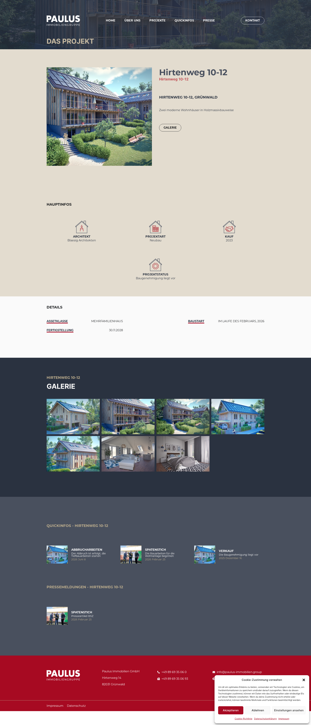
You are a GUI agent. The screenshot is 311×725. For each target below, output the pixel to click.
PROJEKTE (157, 20)
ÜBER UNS (132, 20)
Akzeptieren (231, 710)
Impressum (283, 718)
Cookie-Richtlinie (243, 718)
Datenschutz (76, 706)
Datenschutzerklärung (265, 718)
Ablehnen (258, 710)
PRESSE (209, 20)
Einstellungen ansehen (289, 710)
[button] (304, 680)
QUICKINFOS (184, 20)
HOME (110, 20)
